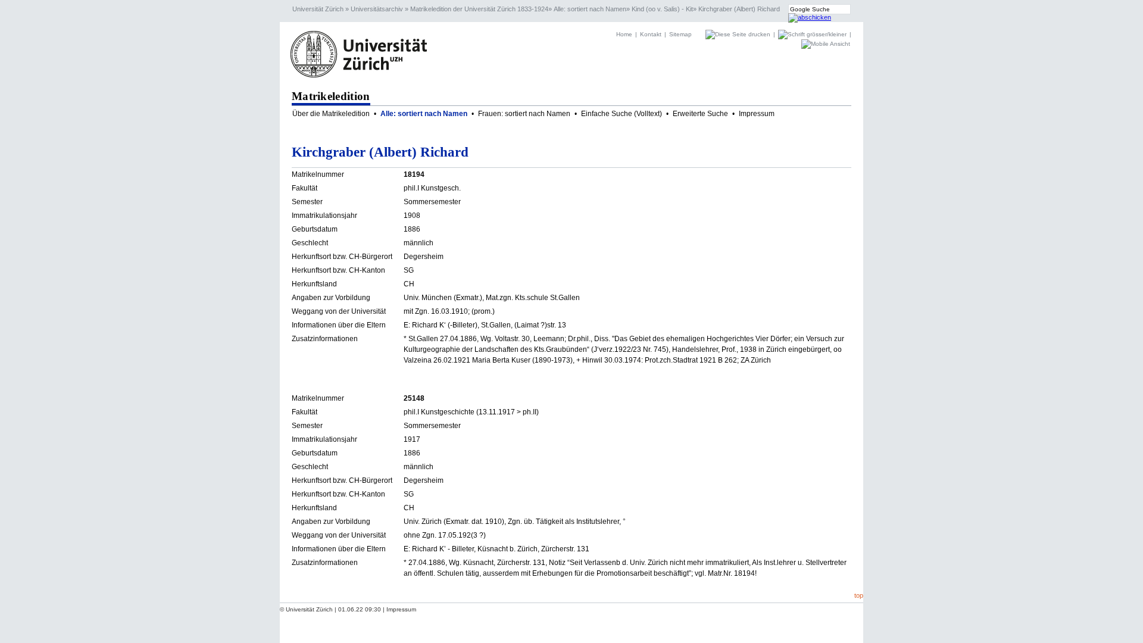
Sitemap (680, 34)
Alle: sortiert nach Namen (590, 9)
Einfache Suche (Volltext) (621, 114)
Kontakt (650, 34)
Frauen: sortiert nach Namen (524, 114)
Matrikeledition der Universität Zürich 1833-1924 (479, 9)
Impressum (757, 114)
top (858, 595)
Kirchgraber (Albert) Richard (739, 9)
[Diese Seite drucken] (738, 34)
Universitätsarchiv (377, 9)
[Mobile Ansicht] (825, 43)
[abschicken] (809, 17)
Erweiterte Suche (700, 114)
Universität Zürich (317, 9)
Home (624, 34)
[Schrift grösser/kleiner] (813, 34)
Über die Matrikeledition (331, 114)
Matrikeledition (331, 96)
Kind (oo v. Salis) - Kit (662, 9)
